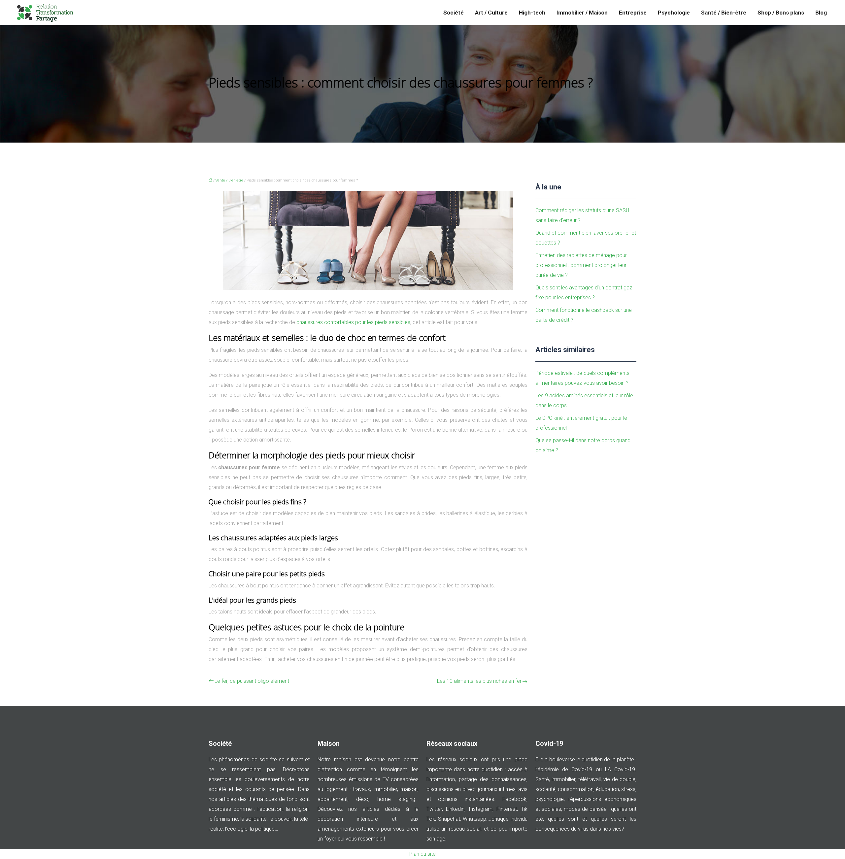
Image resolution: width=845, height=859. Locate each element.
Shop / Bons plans (781, 12)
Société (453, 12)
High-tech (532, 12)
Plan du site (422, 854)
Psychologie (674, 12)
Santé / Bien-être (723, 12)
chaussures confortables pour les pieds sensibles (353, 322)
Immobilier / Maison (582, 12)
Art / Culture (491, 12)
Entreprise (633, 12)
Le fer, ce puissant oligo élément (252, 681)
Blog (821, 12)
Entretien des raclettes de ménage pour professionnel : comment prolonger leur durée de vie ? (581, 265)
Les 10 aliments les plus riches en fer (479, 681)
